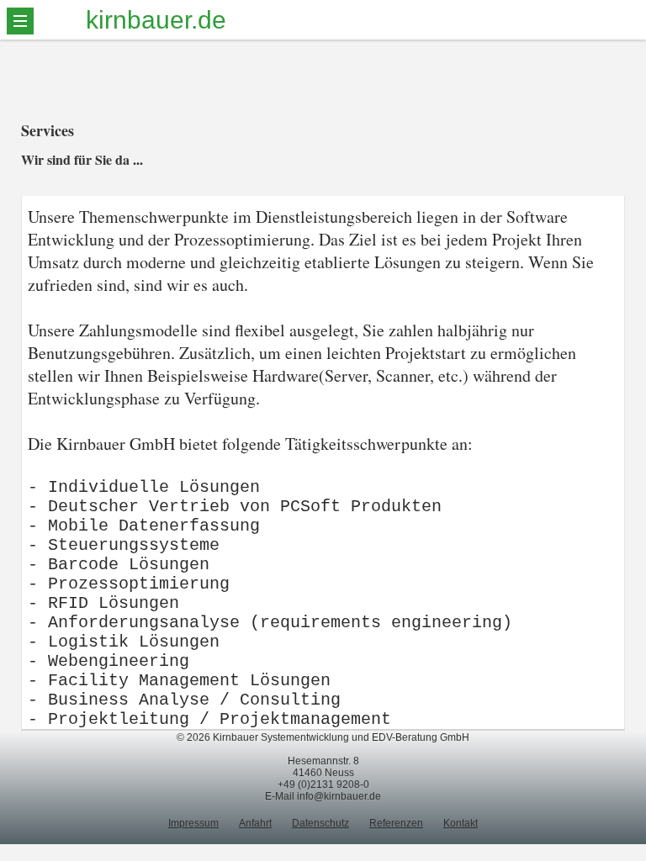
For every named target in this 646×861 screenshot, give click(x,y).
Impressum (193, 823)
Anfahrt (255, 823)
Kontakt (460, 823)
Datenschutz (320, 823)
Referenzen (396, 823)
